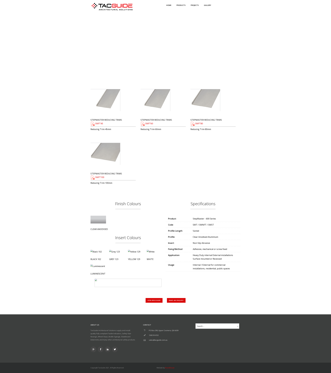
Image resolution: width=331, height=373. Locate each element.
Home (168, 5)
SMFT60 (149, 123)
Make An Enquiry (152, 35)
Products (181, 5)
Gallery (207, 5)
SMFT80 (199, 123)
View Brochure (154, 300)
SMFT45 (99, 123)
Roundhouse (169, 368)
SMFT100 (99, 177)
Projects (195, 5)
